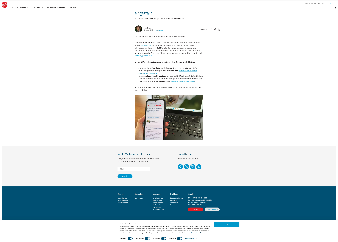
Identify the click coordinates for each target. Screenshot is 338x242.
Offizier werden (157, 207)
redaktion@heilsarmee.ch (143, 56)
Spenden (195, 209)
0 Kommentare (159, 30)
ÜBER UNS (73, 7)
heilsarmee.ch (146, 45)
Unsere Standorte (122, 198)
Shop (323, 3)
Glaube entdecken (158, 205)
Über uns (121, 194)
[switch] (147, 238)
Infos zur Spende (212, 209)
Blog (319, 3)
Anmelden (125, 176)
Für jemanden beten (158, 209)
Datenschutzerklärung (198, 233)
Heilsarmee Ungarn (123, 202)
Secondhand (139, 194)
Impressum (173, 200)
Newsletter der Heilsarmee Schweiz (183, 81)
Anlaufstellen (174, 202)
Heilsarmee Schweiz (4, 5)
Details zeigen (189, 238)
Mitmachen (157, 194)
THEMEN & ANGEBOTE (20, 7)
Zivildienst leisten (158, 202)
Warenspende (139, 198)
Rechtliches (174, 194)
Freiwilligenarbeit (158, 198)
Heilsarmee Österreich (124, 200)
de (330, 3)
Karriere (313, 3)
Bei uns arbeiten (157, 200)
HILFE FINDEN (38, 7)
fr (332, 3)
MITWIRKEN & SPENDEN (56, 7)
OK (227, 224)
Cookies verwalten (175, 205)
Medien (307, 3)
